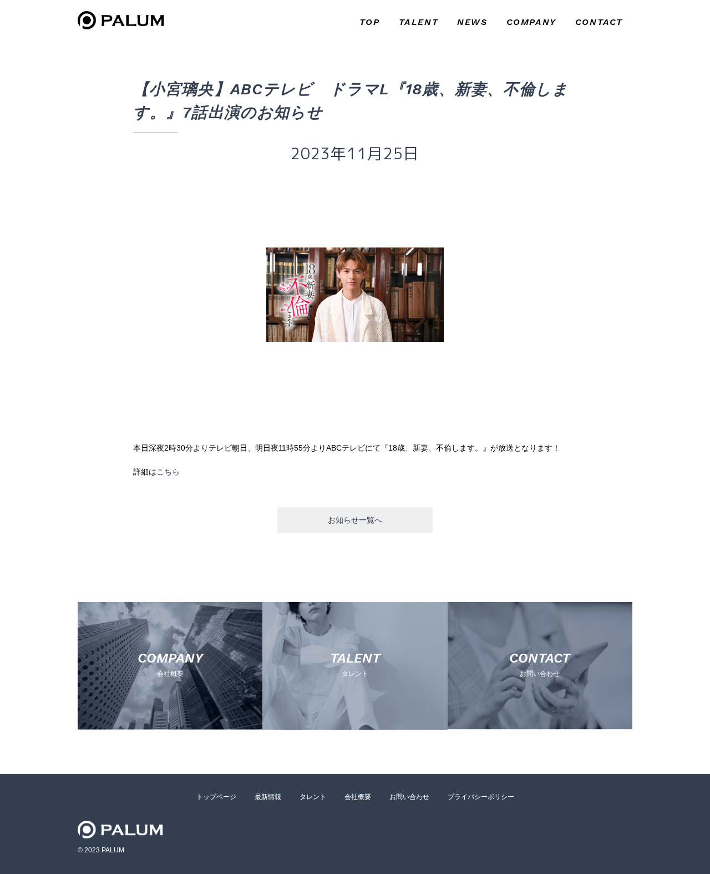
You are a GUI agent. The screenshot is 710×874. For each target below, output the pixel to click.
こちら (168, 471)
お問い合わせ (409, 797)
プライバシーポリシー (481, 797)
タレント (313, 797)
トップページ (216, 797)
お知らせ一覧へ (355, 520)
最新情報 (268, 797)
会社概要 (357, 797)
